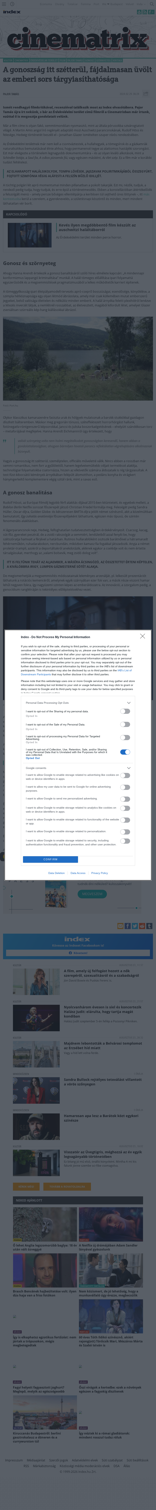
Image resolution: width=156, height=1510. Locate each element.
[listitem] (78, 703)
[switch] (125, 711)
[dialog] (78, 755)
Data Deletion (56, 873)
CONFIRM (51, 859)
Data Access (78, 873)
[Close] (143, 637)
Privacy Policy (99, 873)
